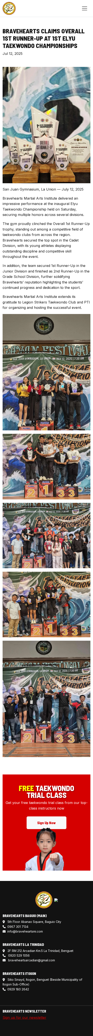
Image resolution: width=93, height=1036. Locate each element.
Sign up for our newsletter (24, 1017)
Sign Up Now (46, 823)
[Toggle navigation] (84, 8)
